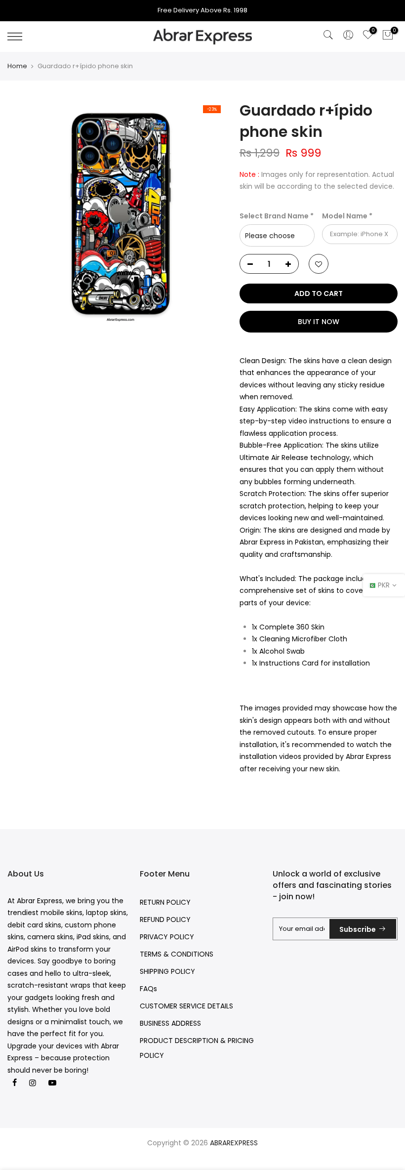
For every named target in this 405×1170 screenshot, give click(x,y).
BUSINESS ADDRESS (170, 1023)
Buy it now (318, 322)
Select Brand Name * (277, 216)
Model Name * (347, 216)
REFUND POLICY (165, 919)
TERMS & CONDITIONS (176, 954)
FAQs (148, 989)
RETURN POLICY (165, 902)
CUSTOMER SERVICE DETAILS (186, 1006)
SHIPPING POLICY (167, 971)
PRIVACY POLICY (167, 937)
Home (17, 66)
